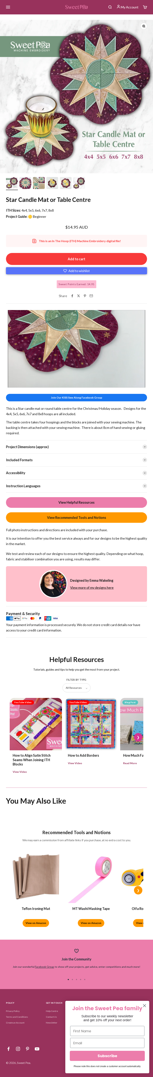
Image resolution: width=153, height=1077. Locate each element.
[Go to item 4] (52, 183)
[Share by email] (91, 296)
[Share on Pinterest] (85, 296)
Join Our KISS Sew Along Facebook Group (76, 397)
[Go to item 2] (25, 183)
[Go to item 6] (79, 183)
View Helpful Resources (76, 502)
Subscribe (107, 1055)
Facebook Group (44, 966)
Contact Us (51, 1016)
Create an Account (15, 1022)
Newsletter (51, 1022)
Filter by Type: (76, 679)
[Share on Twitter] (78, 296)
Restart (29, 384)
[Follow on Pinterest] (27, 1048)
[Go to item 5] (66, 183)
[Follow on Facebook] (8, 1048)
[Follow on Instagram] (18, 1048)
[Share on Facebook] (72, 296)
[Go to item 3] (39, 183)
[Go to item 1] (12, 183)
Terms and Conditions (17, 1016)
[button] (76, 270)
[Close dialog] (144, 1005)
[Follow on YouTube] (37, 1048)
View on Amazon (36, 923)
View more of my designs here (92, 587)
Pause (14, 384)
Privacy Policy (13, 1011)
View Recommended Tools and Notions (76, 517)
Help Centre (52, 1011)
